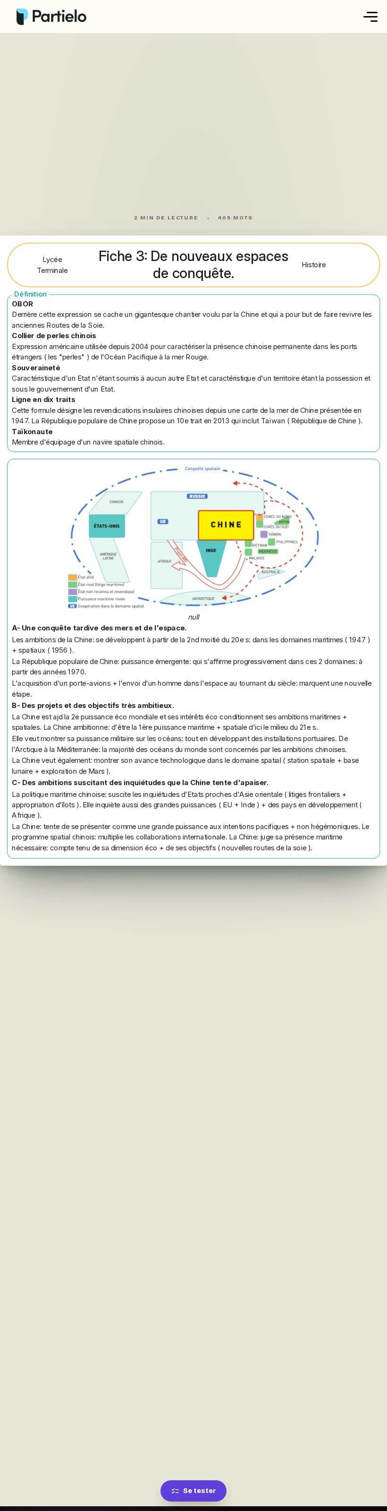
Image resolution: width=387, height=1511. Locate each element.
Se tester (199, 1491)
